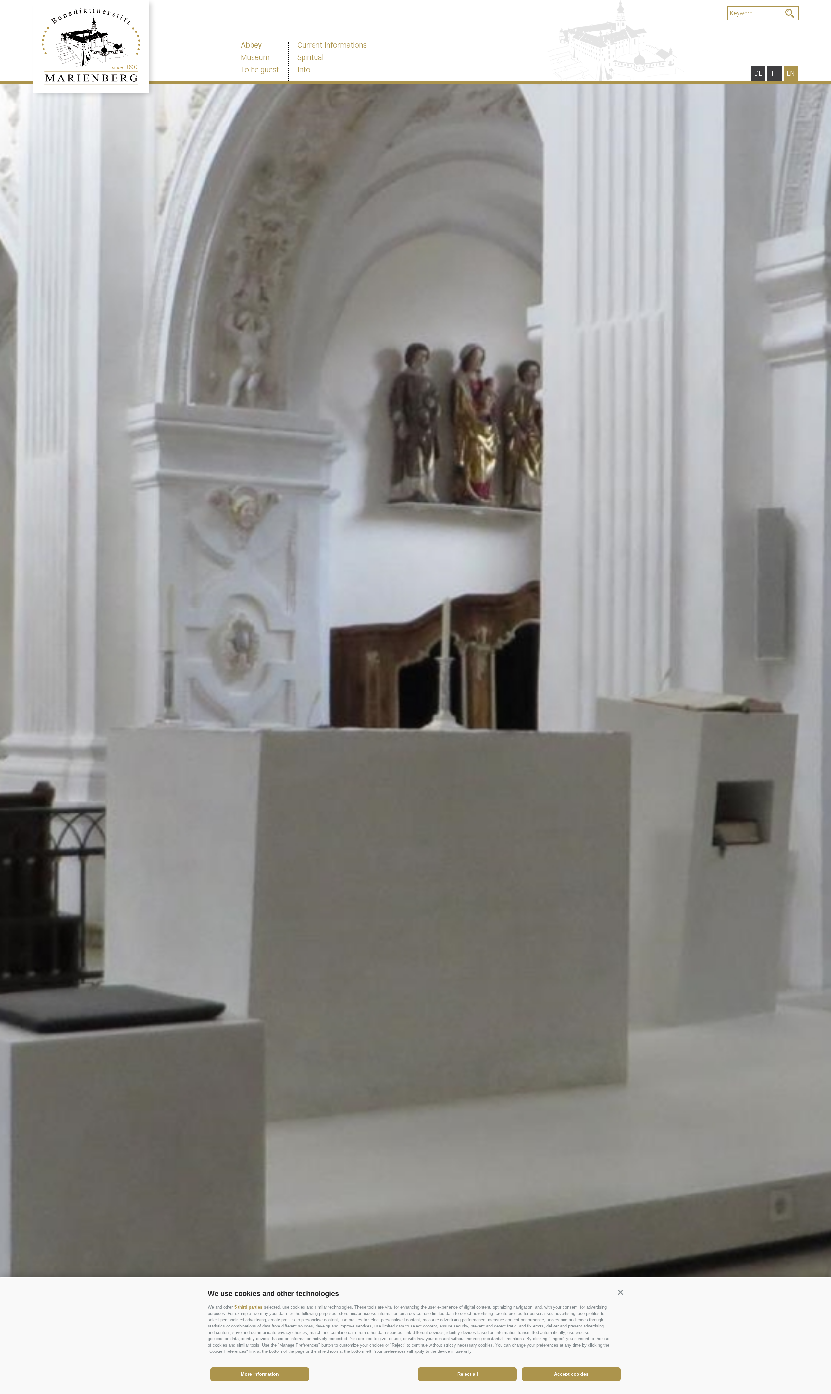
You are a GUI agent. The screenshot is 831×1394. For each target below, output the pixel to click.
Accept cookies (571, 1373)
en (791, 73)
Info (303, 70)
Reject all (467, 1373)
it (774, 73)
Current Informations (332, 45)
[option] (415, 727)
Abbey (251, 45)
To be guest (260, 70)
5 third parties (248, 1307)
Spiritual (310, 57)
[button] (620, 1292)
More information (260, 1373)
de (758, 73)
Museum (255, 57)
